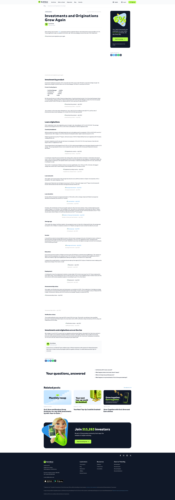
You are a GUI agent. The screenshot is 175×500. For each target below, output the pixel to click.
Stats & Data (48, 11)
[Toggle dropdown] (113, 2)
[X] (48, 361)
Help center (69, 2)
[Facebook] (46, 361)
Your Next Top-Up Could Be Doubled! (87, 409)
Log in (124, 2)
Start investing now (82, 441)
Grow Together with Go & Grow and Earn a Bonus (117, 410)
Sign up (133, 2)
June (59, 31)
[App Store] (48, 481)
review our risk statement (91, 487)
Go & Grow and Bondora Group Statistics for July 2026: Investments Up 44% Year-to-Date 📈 (57, 411)
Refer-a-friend (61, 2)
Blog (75, 2)
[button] (111, 370)
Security (80, 2)
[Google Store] (58, 481)
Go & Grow (53, 2)
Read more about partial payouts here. (120, 490)
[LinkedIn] (50, 361)
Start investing (119, 39)
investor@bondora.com (49, 477)
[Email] (55, 361)
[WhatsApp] (53, 361)
